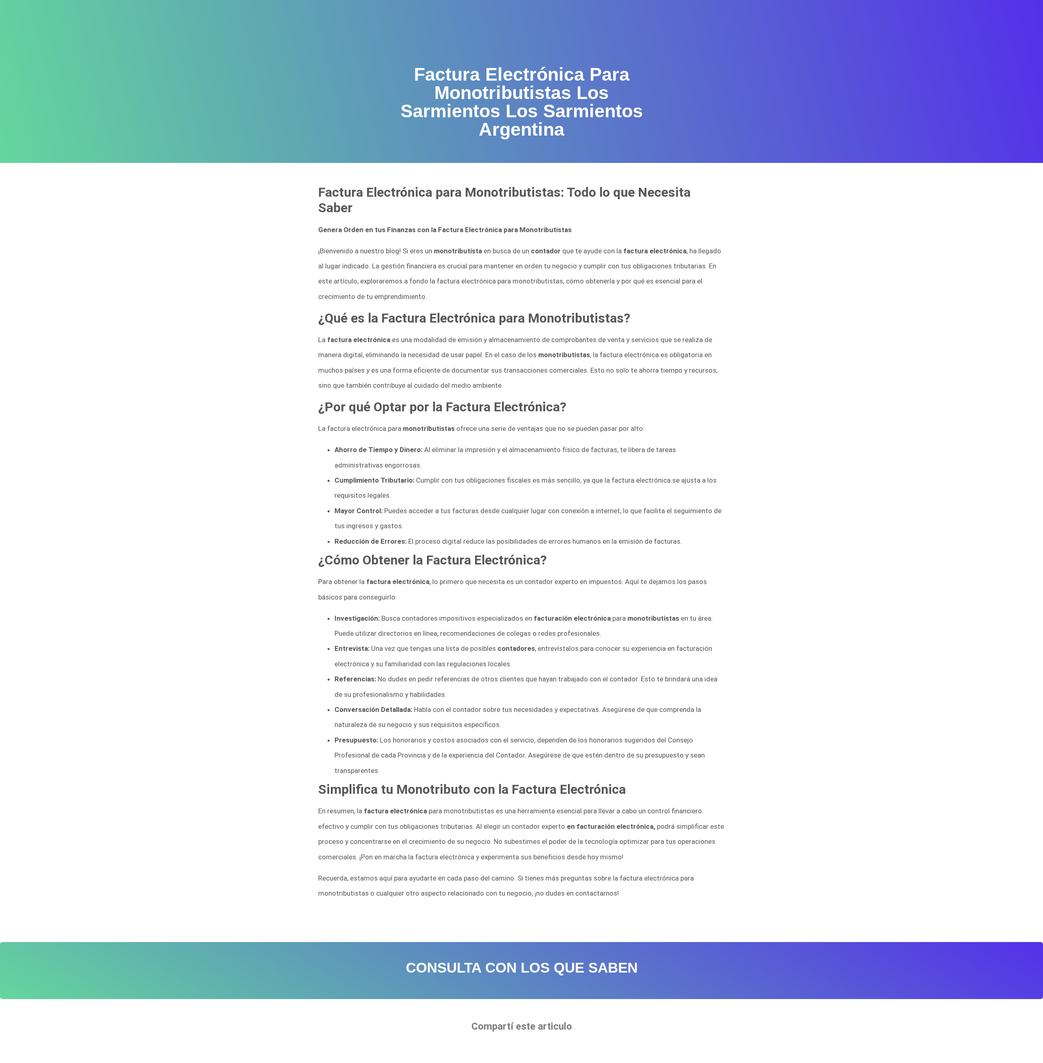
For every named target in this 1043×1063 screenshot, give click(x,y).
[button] (496, 1049)
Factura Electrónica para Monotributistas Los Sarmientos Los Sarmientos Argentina (444, 919)
